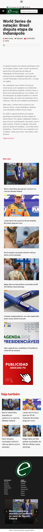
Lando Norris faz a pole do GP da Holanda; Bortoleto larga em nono (28, 515)
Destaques (7, 486)
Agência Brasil (8, 138)
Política (6, 494)
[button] (36, 511)
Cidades (6, 482)
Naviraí (6, 490)
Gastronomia (7, 488)
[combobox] (29, 11)
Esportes (20, 38)
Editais (6, 492)
